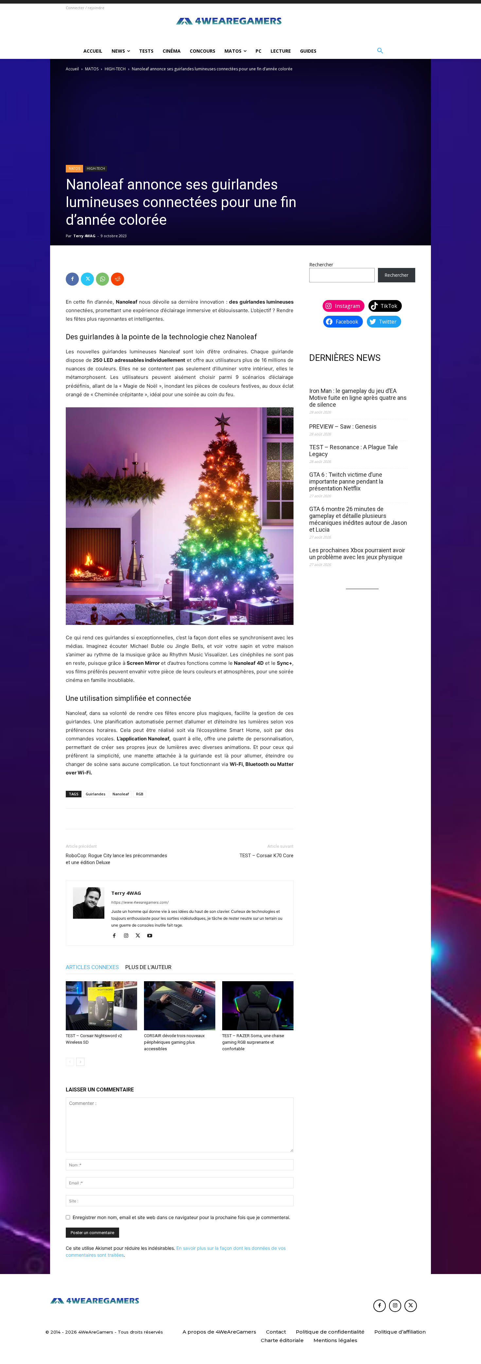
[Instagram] (128, 936)
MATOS (91, 69)
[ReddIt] (117, 279)
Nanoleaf (121, 793)
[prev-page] (70, 1062)
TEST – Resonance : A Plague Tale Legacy (353, 450)
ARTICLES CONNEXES (92, 967)
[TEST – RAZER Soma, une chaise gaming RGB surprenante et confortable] (258, 1005)
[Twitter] (87, 279)
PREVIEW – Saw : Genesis (343, 426)
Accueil (72, 69)
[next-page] (80, 1062)
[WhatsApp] (102, 279)
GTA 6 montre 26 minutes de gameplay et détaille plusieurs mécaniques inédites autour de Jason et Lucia (358, 519)
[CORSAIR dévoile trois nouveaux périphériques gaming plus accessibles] (179, 1005)
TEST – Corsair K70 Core (267, 856)
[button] (380, 51)
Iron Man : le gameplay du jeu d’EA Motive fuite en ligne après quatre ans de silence (358, 397)
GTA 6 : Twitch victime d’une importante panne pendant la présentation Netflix (346, 481)
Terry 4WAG (84, 235)
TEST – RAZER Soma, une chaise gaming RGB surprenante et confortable (253, 1042)
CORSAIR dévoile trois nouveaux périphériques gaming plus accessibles (174, 1042)
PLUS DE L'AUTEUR (148, 967)
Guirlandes (95, 793)
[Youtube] (152, 936)
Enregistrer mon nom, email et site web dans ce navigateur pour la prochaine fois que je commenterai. (181, 1217)
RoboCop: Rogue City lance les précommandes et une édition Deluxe (116, 859)
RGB (139, 793)
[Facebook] (72, 279)
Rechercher (321, 264)
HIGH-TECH (115, 69)
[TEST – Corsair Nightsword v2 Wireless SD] (101, 1005)
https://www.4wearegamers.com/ (140, 902)
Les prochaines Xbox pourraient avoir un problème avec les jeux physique (357, 553)
